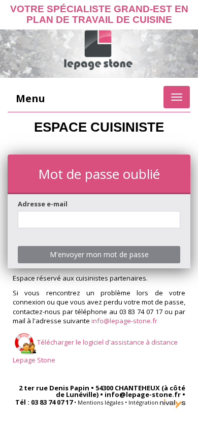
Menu (30, 98)
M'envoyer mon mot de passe (99, 254)
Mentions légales (100, 402)
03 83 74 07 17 (52, 402)
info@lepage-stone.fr (124, 320)
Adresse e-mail (43, 203)
